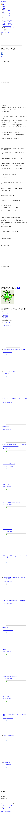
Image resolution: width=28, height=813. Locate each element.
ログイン (5, 808)
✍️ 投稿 (2, 4)
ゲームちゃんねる (7, 24)
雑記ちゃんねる (7, 21)
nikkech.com (3, 1)
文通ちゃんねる (10, 27)
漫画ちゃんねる (7, 23)
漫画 (4, 8)
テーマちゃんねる (7, 20)
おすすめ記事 (6, 10)
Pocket (5, 317)
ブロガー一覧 (6, 15)
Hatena (5, 316)
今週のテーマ (6, 13)
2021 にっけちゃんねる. (6, 811)
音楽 (4, 9)
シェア (6, 315)
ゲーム (5, 6)
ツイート (6, 313)
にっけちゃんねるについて (9, 805)
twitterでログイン (5, 32)
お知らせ (5, 12)
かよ (2, 56)
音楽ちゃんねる (7, 26)
